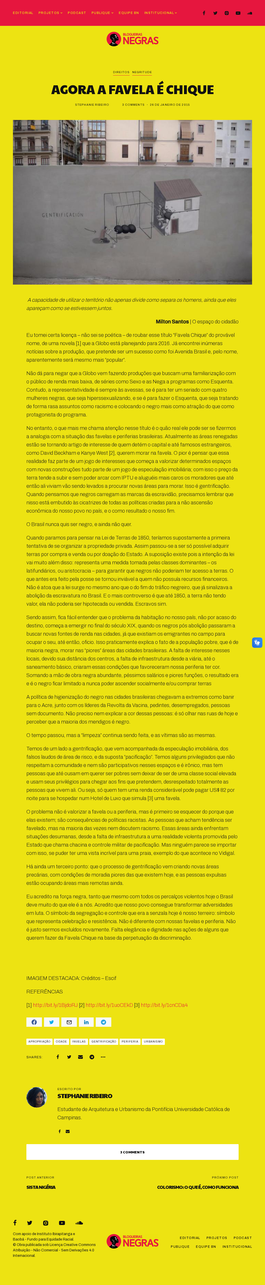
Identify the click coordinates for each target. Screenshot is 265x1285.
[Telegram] (92, 1057)
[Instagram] (226, 13)
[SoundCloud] (249, 13)
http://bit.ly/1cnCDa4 (164, 1005)
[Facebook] (204, 13)
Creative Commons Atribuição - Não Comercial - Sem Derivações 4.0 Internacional (54, 1250)
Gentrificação (103, 1041)
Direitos (121, 72)
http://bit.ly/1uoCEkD (109, 1005)
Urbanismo (153, 1041)
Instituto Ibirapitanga (54, 1234)
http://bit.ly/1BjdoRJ (55, 1005)
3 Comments (133, 104)
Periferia (130, 1041)
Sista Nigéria (40, 1187)
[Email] (80, 1057)
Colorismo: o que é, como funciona (198, 1187)
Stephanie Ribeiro (92, 104)
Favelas (79, 1041)
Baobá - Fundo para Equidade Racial (43, 1239)
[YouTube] (238, 13)
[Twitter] (215, 13)
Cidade (61, 1041)
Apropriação (39, 1041)
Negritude (142, 72)
